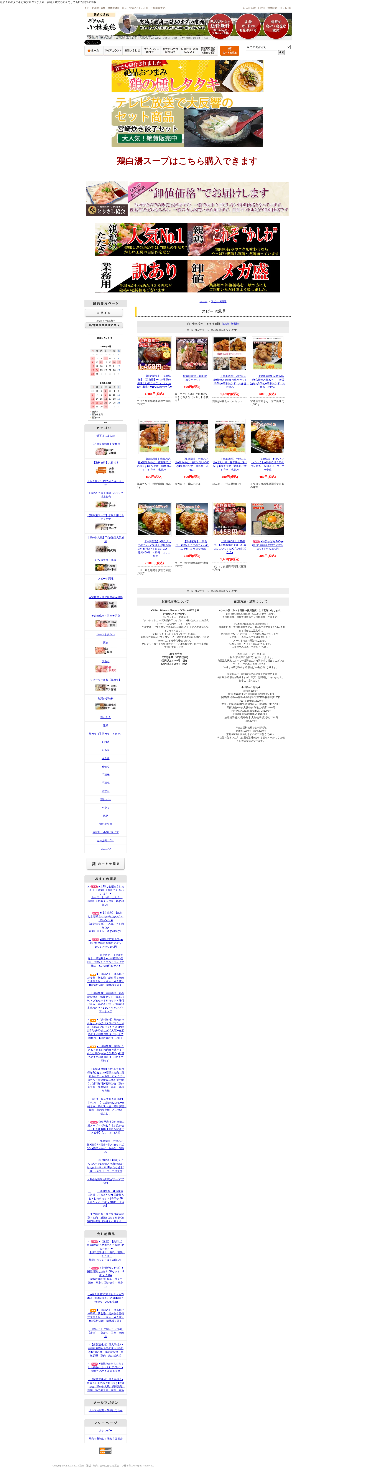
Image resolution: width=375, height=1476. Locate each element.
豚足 (105, 815)
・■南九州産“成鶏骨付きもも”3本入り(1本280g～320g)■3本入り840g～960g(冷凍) (105, 1298)
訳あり (106, 661)
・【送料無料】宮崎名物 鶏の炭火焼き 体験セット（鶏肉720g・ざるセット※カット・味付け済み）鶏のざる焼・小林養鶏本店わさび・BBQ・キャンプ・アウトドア (105, 1002)
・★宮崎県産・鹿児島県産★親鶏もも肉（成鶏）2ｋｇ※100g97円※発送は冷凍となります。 (107, 1217)
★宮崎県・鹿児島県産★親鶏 (106, 597)
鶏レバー (105, 799)
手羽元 (106, 774)
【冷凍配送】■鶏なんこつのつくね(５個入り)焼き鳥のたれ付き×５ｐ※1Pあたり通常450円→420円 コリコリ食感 (154, 549)
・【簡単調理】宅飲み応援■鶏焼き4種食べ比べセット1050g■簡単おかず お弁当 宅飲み (105, 1146)
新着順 (235, 323)
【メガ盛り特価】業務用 (105, 443)
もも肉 (106, 750)
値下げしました (106, 435)
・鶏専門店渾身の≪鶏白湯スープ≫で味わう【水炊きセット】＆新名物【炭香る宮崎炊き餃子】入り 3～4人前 (105, 1127)
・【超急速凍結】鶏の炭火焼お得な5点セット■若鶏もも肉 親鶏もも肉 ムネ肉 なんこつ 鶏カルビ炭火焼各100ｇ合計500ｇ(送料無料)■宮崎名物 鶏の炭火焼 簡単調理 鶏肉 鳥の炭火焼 (106, 1080)
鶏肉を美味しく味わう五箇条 (106, 1438)
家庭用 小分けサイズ (106, 832)
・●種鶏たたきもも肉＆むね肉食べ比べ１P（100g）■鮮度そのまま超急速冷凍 (105, 1367)
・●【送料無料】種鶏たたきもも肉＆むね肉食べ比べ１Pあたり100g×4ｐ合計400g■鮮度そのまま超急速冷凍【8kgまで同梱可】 (105, 1053)
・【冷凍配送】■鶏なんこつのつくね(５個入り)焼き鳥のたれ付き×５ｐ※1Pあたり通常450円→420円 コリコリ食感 (105, 1165)
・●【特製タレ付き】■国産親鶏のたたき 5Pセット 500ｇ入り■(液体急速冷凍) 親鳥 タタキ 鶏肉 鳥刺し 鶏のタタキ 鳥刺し (106, 1277)
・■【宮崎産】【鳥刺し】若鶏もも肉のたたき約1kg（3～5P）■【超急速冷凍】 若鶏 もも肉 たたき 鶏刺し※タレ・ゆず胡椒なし (107, 922)
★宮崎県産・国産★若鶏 (105, 615)
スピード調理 (105, 578)
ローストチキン (106, 634)
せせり (106, 766)
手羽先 (106, 782)
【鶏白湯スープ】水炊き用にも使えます (105, 517)
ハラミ (106, 807)
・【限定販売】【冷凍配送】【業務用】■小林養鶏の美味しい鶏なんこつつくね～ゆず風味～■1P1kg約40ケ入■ (105, 960)
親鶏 (105, 725)
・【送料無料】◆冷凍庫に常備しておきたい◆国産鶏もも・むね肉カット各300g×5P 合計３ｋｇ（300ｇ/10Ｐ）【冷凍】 (106, 1198)
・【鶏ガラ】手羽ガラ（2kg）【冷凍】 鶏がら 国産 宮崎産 (105, 1333)
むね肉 (106, 741)
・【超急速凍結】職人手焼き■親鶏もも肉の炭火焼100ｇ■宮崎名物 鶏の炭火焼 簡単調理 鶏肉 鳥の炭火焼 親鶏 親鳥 (106, 1385)
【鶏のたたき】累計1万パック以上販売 (105, 494)
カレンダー (105, 1430)
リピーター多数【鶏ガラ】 (105, 679)
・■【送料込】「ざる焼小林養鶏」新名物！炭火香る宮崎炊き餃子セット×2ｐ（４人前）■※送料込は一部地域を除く (105, 979)
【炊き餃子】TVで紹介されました (105, 483)
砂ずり (106, 791)
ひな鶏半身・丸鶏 (105, 559)
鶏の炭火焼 (105, 823)
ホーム (203, 301)
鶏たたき (105, 717)
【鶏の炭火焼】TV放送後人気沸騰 (105, 539)
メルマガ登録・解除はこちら (106, 1410)
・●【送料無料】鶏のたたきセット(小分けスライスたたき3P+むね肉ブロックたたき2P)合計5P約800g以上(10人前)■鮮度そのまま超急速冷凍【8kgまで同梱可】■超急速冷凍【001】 (105, 1028)
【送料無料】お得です (106, 462)
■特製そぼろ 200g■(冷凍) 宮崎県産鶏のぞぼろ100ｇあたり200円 (267, 545)
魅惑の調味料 (105, 698)
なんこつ (105, 848)
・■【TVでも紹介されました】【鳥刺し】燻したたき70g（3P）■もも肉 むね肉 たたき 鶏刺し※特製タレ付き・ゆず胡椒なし (105, 895)
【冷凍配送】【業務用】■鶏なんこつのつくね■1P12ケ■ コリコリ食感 (192, 545)
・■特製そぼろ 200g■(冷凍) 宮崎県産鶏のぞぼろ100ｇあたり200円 (106, 943)
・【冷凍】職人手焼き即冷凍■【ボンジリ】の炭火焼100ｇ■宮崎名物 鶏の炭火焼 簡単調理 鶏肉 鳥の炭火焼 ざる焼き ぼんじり (107, 1106)
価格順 (226, 323)
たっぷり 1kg (105, 840)
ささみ (106, 758)
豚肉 (105, 642)
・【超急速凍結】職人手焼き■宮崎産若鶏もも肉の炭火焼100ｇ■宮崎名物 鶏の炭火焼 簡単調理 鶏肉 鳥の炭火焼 (105, 1350)
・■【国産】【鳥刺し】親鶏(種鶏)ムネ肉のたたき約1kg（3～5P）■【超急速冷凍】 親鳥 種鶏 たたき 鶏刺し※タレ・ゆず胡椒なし (106, 1250)
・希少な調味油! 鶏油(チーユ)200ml (105, 1181)
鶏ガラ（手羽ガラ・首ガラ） (106, 733)
